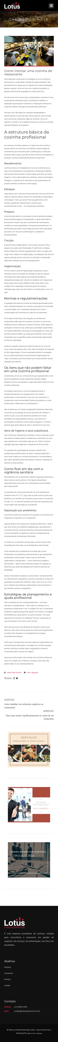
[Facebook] (14, 678)
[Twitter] (17, 678)
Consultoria (8, 973)
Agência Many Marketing (34, 1033)
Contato (7, 985)
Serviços (7, 979)
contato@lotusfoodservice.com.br (27, 1011)
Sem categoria (32, 672)
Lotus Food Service (14, 672)
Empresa (7, 967)
